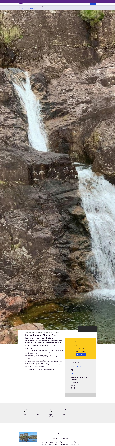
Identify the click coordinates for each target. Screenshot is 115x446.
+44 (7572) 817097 (77, 366)
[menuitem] (42, 4)
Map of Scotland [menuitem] (75, 4)
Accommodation (57, 4)
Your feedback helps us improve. (28, 8)
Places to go (42, 4)
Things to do (49, 4)
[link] (93, 4)
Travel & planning (66, 4)
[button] (95, 7)
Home (26, 332)
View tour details (77, 370)
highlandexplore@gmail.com (78, 373)
